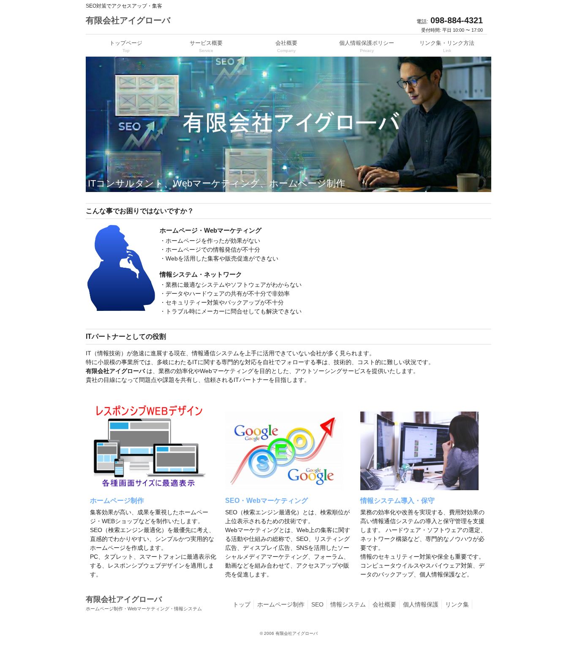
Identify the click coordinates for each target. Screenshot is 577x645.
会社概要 (384, 604)
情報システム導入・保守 (397, 500)
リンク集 (457, 604)
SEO (317, 604)
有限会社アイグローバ (128, 20)
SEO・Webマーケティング (266, 500)
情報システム (348, 604)
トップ (241, 604)
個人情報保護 (420, 604)
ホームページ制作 (117, 500)
